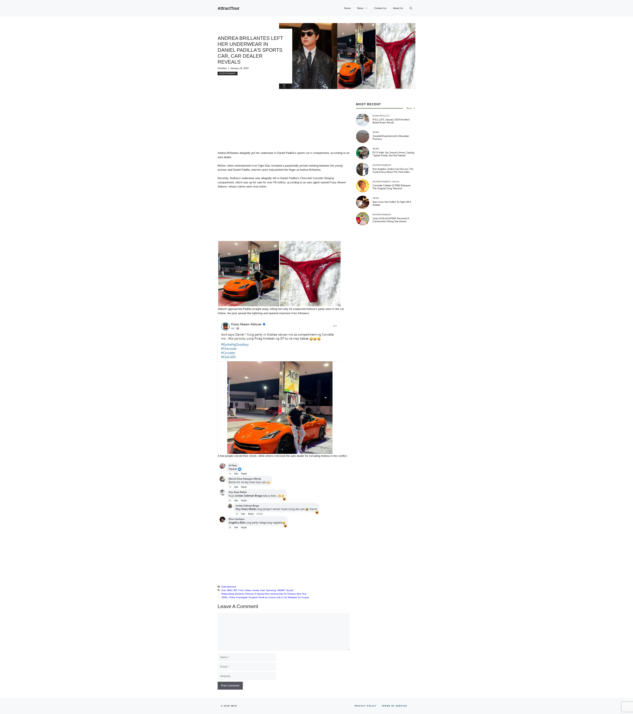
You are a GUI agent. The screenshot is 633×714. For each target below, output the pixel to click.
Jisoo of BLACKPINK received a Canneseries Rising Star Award (391, 220)
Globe (248, 590)
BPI (235, 590)
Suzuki (289, 590)
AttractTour (229, 8)
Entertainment (227, 73)
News (360, 8)
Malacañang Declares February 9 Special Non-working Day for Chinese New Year (264, 593)
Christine (222, 68)
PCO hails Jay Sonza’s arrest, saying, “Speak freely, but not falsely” (394, 154)
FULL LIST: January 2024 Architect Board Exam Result (391, 121)
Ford (241, 590)
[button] (410, 8)
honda (255, 590)
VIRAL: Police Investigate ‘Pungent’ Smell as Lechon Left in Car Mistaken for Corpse (265, 597)
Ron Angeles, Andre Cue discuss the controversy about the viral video (393, 170)
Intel (262, 590)
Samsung (271, 590)
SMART (281, 590)
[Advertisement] (283, 126)
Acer (223, 590)
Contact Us (380, 8)
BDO (229, 590)
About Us (398, 8)
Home (347, 8)
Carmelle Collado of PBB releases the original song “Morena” (392, 187)
